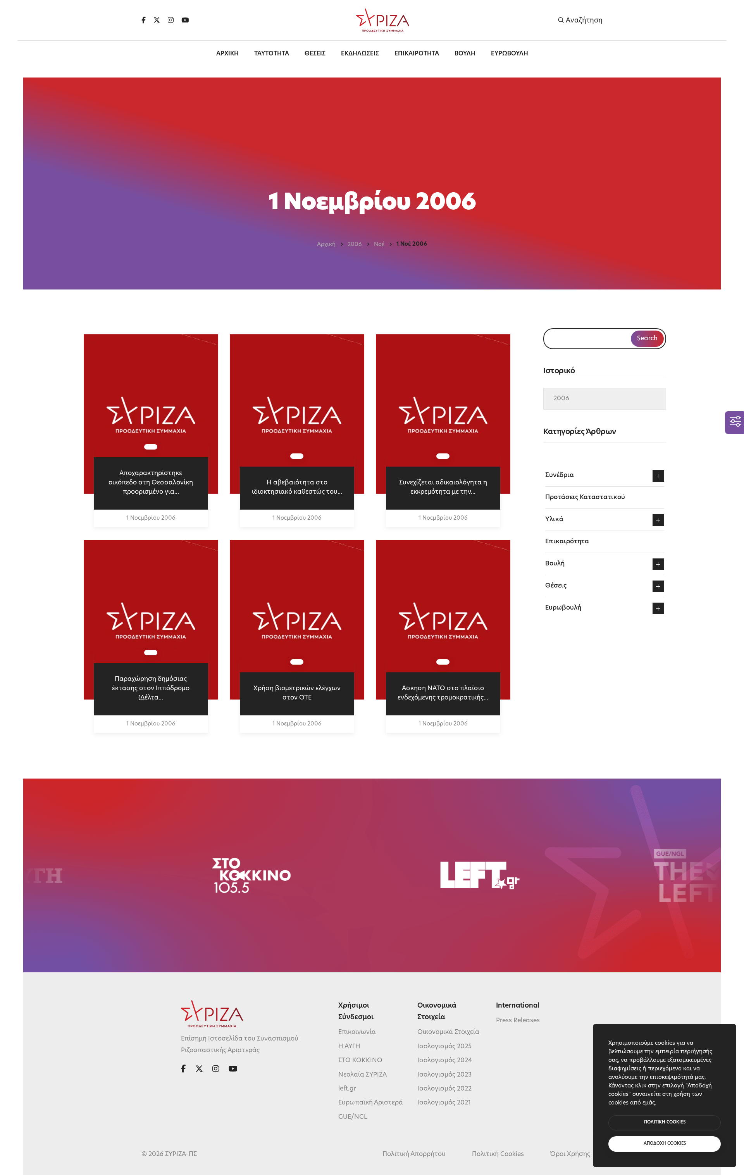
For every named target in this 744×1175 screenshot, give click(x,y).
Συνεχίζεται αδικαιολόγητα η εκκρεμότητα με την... (443, 487)
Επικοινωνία (357, 1032)
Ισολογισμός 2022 (444, 1089)
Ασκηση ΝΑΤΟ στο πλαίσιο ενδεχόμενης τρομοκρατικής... (443, 693)
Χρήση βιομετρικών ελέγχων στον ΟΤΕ (297, 693)
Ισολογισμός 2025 (444, 1047)
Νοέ (379, 245)
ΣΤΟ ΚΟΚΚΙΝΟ (360, 1061)
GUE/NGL (352, 1117)
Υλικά (554, 520)
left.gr (347, 1089)
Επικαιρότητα (567, 542)
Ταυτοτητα (271, 54)
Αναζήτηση (583, 20)
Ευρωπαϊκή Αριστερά (370, 1103)
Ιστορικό (559, 371)
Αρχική (326, 245)
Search (647, 339)
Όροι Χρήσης (570, 1154)
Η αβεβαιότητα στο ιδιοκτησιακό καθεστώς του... (297, 487)
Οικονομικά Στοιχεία (448, 1032)
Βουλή (555, 564)
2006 (355, 245)
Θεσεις (315, 54)
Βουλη (465, 54)
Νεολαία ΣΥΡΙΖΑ (362, 1075)
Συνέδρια (559, 475)
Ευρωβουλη (509, 54)
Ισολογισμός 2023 (444, 1075)
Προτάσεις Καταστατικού (585, 497)
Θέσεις (556, 586)
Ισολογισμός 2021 (444, 1103)
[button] (658, 476)
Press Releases (518, 1021)
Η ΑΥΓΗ (349, 1047)
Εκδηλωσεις (360, 54)
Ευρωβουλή (563, 608)
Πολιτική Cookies (498, 1154)
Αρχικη (227, 54)
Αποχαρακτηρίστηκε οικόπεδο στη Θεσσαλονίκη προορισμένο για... (150, 482)
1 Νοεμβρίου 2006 (151, 518)
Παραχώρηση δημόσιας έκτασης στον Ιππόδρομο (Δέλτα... (150, 688)
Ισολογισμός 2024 (444, 1061)
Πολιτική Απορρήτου (414, 1154)
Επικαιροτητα (416, 54)
